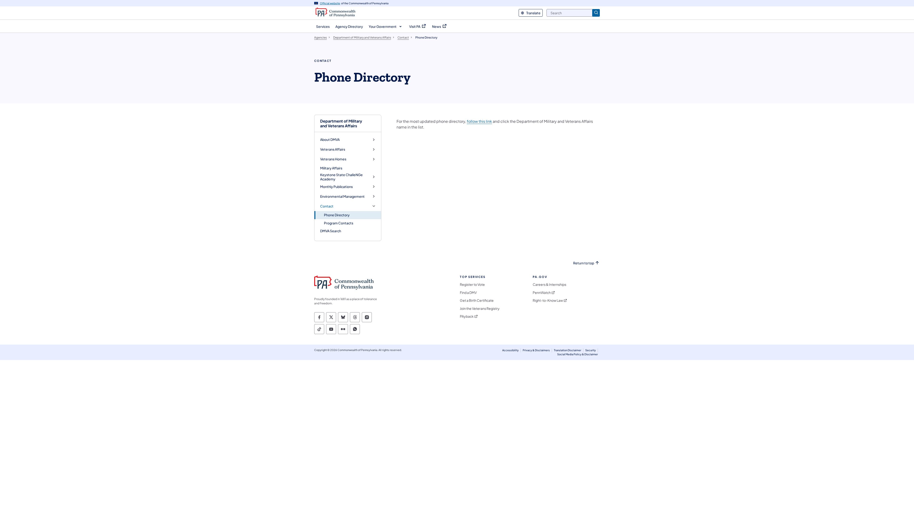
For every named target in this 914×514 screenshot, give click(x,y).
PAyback (467, 316)
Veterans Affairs (332, 149)
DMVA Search (330, 231)
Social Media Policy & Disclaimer (577, 354)
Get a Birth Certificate (477, 300)
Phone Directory (337, 215)
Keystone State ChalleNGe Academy (341, 177)
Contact (326, 206)
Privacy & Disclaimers (536, 350)
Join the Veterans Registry (480, 308)
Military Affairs (331, 168)
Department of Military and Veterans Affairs (341, 123)
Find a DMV (468, 293)
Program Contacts (338, 223)
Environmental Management (342, 196)
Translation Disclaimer (567, 350)
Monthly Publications (336, 187)
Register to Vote (472, 284)
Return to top (583, 263)
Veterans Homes (333, 159)
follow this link (479, 121)
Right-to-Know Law (548, 300)
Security (590, 350)
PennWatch (542, 293)
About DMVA (330, 140)
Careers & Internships (549, 284)
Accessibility (510, 350)
